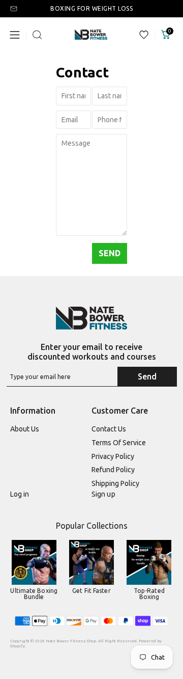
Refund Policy (113, 470)
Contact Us (109, 429)
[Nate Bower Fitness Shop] (90, 35)
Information (32, 410)
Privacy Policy (113, 456)
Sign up (103, 494)
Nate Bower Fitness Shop (71, 641)
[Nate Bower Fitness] (91, 318)
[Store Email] (16, 8)
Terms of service (119, 443)
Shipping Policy (115, 483)
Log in (19, 494)
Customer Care (120, 410)
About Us (24, 429)
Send (147, 376)
